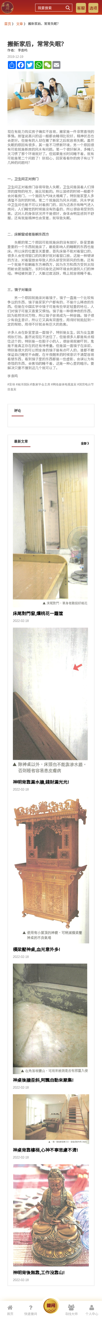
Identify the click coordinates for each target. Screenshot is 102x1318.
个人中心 (91, 1313)
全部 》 (85, 443)
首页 (7, 23)
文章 (19, 23)
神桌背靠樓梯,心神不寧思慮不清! (45, 1149)
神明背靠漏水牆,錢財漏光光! (41, 781)
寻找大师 (71, 1313)
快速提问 (30, 1313)
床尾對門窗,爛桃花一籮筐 (38, 613)
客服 (81, 8)
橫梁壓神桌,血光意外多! (36, 949)
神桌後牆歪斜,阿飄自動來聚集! (43, 1080)
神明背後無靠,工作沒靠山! (39, 1272)
